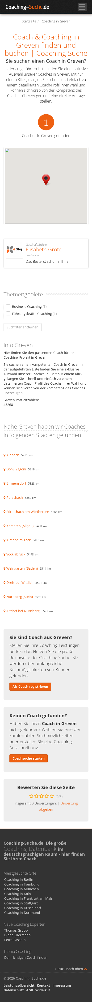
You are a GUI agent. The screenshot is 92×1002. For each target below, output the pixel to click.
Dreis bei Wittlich (19, 582)
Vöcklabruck (15, 554)
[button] (46, 180)
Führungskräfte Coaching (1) (34, 313)
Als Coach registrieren (30, 686)
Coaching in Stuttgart (21, 903)
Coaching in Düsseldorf (22, 908)
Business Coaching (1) (29, 306)
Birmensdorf (16, 483)
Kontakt (43, 985)
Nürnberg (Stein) (19, 596)
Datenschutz (14, 990)
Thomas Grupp (16, 930)
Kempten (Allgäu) (19, 526)
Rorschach (14, 497)
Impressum (61, 985)
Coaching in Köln (17, 893)
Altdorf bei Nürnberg (23, 611)
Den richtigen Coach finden (25, 957)
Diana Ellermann (17, 935)
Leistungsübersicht (19, 985)
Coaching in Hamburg (21, 884)
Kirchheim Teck (18, 540)
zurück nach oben (69, 969)
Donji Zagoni (16, 469)
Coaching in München (21, 889)
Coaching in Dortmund (22, 912)
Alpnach (12, 455)
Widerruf (42, 990)
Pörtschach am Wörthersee (27, 511)
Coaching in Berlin (18, 879)
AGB (29, 990)
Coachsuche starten (29, 758)
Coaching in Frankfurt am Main (28, 898)
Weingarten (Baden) (22, 568)
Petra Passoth (15, 939)
